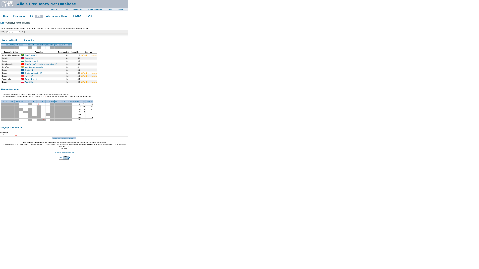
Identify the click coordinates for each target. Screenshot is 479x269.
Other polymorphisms (56, 16)
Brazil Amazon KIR (31, 55)
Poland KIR (29, 82)
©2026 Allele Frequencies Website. (64, 138)
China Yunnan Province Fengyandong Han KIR (41, 64)
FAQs (110, 9)
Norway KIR (29, 76)
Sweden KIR (29, 70)
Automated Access (95, 9)
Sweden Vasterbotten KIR (33, 73)
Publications (77, 9)
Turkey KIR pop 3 (31, 79)
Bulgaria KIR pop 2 (31, 61)
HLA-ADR (76, 16)
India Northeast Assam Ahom (34, 67)
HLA (31, 16)
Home (6, 16)
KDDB (89, 16)
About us (54, 9)
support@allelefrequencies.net (64, 152)
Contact (121, 9)
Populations (19, 16)
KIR (2, 23)
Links (66, 9)
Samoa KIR (29, 58)
